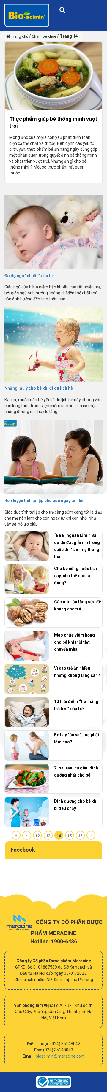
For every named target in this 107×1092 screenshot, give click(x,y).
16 (80, 836)
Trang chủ (19, 36)
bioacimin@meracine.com (60, 1056)
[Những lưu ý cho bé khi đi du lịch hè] (53, 330)
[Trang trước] (26, 835)
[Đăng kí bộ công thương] (53, 1082)
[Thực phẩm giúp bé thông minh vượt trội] (39, 75)
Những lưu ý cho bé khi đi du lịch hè (38, 388)
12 (37, 836)
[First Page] (16, 835)
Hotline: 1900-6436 (53, 941)
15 (69, 836)
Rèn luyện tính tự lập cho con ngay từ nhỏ (44, 500)
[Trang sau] (90, 835)
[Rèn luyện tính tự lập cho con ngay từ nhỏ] (53, 442)
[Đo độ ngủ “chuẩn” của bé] (53, 217)
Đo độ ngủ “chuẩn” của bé (29, 275)
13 (48, 836)
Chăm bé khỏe (44, 36)
